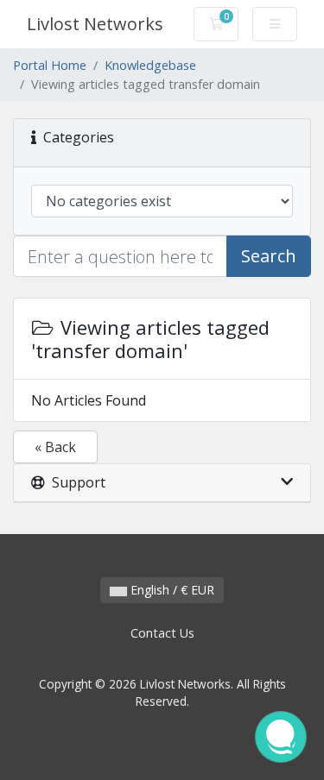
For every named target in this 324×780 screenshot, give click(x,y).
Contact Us (162, 633)
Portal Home (49, 65)
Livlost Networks (95, 23)
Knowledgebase (150, 65)
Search (268, 255)
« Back (55, 446)
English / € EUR (170, 590)
